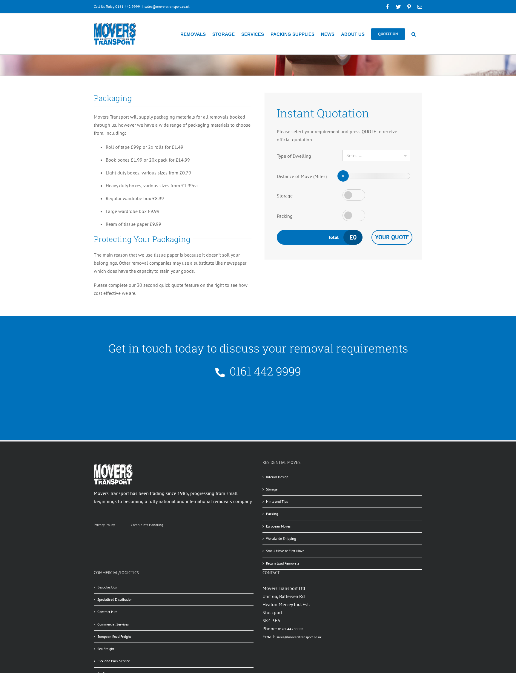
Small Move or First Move (285, 550)
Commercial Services (113, 624)
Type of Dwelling (294, 156)
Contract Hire (107, 611)
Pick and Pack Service (113, 661)
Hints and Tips (277, 501)
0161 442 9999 (290, 629)
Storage (285, 196)
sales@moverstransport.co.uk (167, 6)
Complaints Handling (147, 524)
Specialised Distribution (115, 599)
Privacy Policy (104, 524)
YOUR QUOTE (392, 237)
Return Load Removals (282, 563)
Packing (285, 216)
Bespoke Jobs (107, 587)
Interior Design (277, 477)
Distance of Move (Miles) (302, 176)
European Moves (278, 526)
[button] (413, 33)
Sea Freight (105, 648)
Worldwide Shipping (281, 538)
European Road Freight (114, 636)
